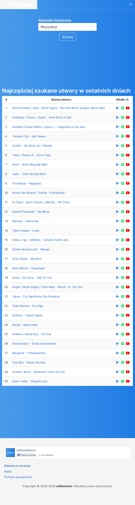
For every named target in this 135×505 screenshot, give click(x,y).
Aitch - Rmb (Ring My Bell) (29, 164)
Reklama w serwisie (17, 466)
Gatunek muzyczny (54, 20)
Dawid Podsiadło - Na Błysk (30, 211)
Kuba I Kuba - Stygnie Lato (30, 381)
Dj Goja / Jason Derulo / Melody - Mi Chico (41, 202)
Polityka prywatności (18, 477)
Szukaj (67, 37)
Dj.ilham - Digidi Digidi (27, 315)
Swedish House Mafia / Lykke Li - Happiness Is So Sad (48, 127)
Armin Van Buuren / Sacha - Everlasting (38, 192)
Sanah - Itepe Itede (25, 325)
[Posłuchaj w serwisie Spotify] (122, 108)
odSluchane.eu (26, 450)
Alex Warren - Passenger (28, 268)
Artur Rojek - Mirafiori (26, 258)
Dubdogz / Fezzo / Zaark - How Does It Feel (41, 117)
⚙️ (127, 99)
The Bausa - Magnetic (26, 183)
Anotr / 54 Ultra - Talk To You (32, 277)
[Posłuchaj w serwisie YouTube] (128, 108)
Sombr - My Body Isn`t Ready (32, 145)
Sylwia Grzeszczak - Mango (31, 249)
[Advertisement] (28, 63)
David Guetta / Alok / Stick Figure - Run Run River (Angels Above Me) (58, 108)
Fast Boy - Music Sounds (28, 362)
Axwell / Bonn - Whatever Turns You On (38, 372)
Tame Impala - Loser (26, 230)
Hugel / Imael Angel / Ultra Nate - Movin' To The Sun (47, 287)
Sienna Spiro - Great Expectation (34, 343)
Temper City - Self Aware (29, 136)
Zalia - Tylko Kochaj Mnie (29, 174)
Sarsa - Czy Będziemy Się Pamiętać (36, 296)
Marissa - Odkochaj (25, 221)
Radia (8, 471)
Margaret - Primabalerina (29, 353)
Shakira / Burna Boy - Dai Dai (31, 334)
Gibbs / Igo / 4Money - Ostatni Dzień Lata (40, 240)
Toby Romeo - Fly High (27, 306)
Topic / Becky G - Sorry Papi (31, 155)
